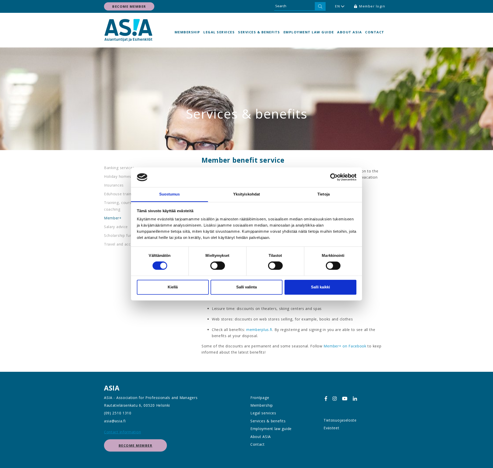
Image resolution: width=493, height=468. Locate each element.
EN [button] (337, 6)
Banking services (119, 167)
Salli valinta (246, 287)
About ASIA (349, 32)
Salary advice (116, 226)
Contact (374, 32)
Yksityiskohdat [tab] (246, 194)
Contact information (122, 432)
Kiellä (173, 287)
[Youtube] (344, 398)
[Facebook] (326, 398)
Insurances (114, 185)
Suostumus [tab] (169, 194)
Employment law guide (308, 32)
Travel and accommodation (129, 244)
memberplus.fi (259, 329)
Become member (129, 6)
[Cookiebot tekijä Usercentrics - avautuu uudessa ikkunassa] (333, 177)
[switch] (217, 266)
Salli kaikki (320, 287)
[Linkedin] (355, 398)
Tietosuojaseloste (340, 420)
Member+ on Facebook (345, 346)
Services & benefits (259, 32)
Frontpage (259, 397)
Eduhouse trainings (121, 193)
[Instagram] (335, 398)
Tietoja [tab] (323, 194)
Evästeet (331, 427)
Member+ (113, 218)
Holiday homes (117, 176)
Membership (187, 32)
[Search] (320, 6)
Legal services (219, 32)
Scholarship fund (119, 235)
